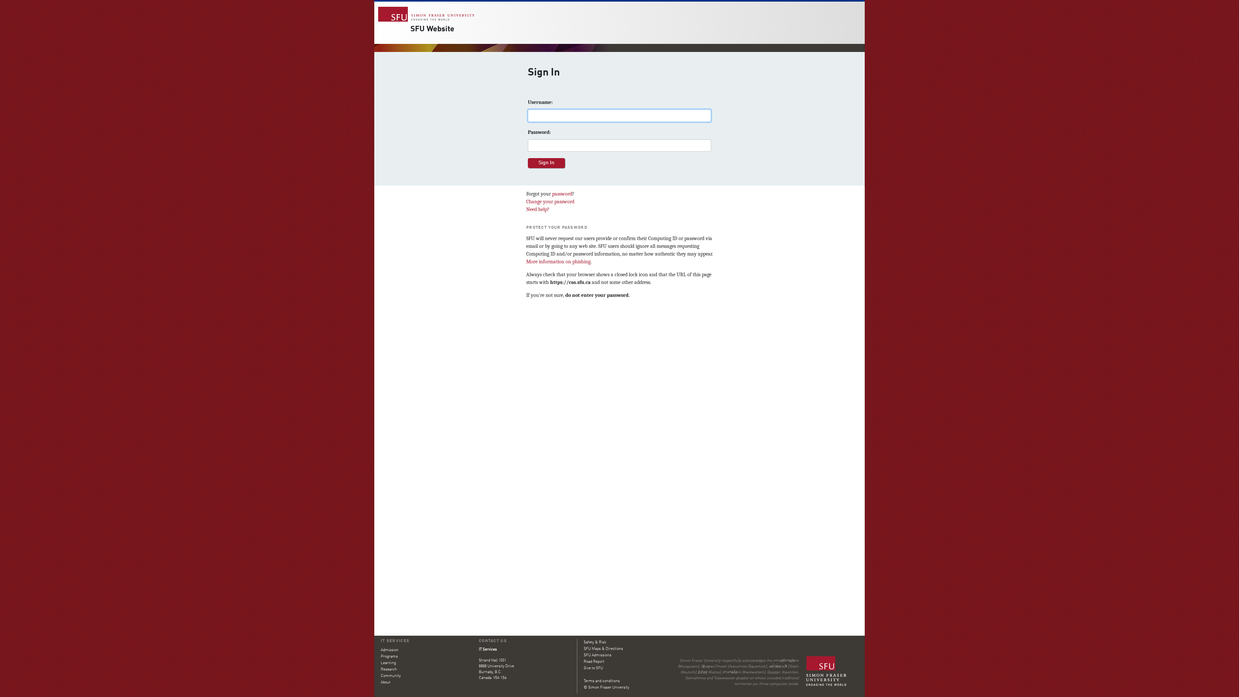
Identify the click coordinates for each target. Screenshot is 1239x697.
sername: (540, 102)
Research (389, 670)
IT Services (395, 641)
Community (391, 676)
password (562, 194)
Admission (389, 650)
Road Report (594, 662)
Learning (388, 663)
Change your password (550, 202)
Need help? (537, 209)
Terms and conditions (602, 681)
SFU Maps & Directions (603, 649)
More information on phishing (558, 262)
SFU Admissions (597, 655)
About (385, 682)
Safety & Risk (595, 642)
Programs (389, 657)
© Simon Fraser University (606, 688)
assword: (539, 132)
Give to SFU (593, 668)
